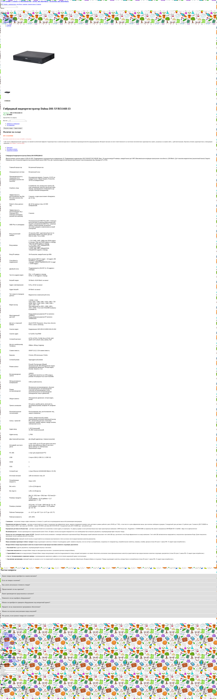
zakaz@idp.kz (15, 661)
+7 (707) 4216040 (6, 655)
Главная (6, 16)
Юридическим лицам (10, 20)
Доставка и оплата (9, 17)
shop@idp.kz (12, 659)
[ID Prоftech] (21, 4)
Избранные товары (9, 643)
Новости (6, 645)
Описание (9, 147)
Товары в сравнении (10, 642)
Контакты (7, 22)
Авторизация (8, 647)
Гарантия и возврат (9, 19)
